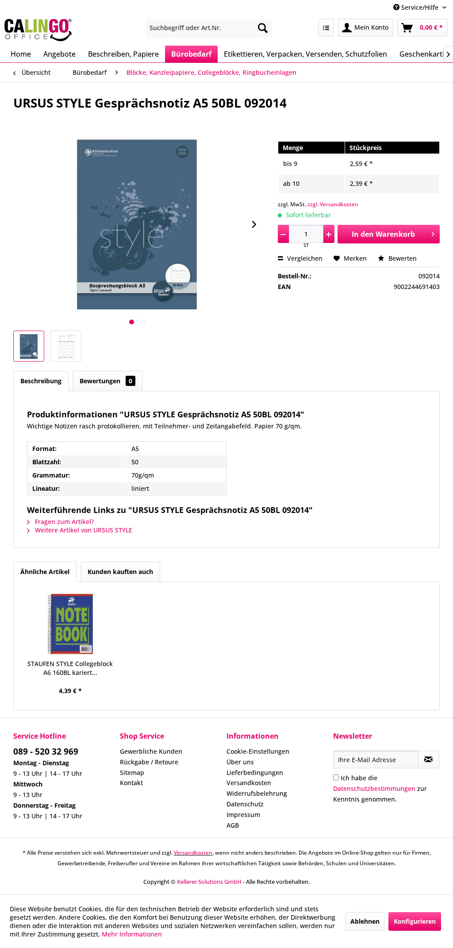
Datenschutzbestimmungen (374, 788)
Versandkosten (248, 782)
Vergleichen (303, 258)
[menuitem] (209, 28)
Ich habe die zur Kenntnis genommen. (380, 788)
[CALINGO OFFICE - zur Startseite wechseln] (38, 30)
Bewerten (402, 258)
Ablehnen (365, 921)
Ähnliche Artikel (44, 571)
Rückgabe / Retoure (149, 762)
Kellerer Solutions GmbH (209, 882)
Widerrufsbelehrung (256, 793)
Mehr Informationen (132, 934)
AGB (232, 825)
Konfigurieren (415, 921)
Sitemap (132, 772)
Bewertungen (106, 381)
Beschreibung (40, 381)
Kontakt (131, 782)
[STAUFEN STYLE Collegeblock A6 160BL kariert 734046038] (70, 624)
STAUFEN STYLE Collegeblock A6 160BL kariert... (70, 668)
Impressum (243, 814)
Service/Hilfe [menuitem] (419, 7)
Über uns (240, 762)
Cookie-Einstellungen (257, 751)
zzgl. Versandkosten (332, 204)
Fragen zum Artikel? (63, 521)
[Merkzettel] (326, 28)
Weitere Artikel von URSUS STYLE (82, 530)
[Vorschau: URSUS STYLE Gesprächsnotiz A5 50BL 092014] (28, 346)
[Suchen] (262, 28)
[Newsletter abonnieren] (428, 759)
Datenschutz (245, 804)
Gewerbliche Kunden (151, 751)
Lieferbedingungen (254, 772)
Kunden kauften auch (120, 571)
